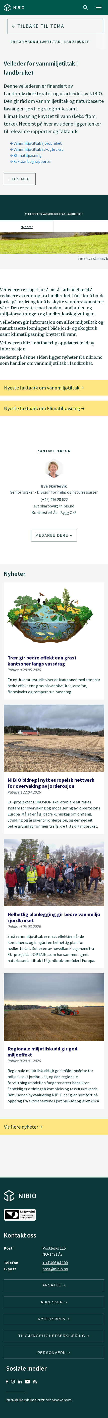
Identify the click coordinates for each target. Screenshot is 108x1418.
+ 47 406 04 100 (55, 1262)
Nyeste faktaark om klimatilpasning (42, 408)
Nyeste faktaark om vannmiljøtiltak (42, 387)
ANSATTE (52, 1285)
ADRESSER (53, 1302)
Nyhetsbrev (52, 1319)
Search (85, 8)
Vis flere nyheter (21, 1127)
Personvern (53, 1353)
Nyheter (27, 227)
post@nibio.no (55, 1268)
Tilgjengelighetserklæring (52, 1336)
